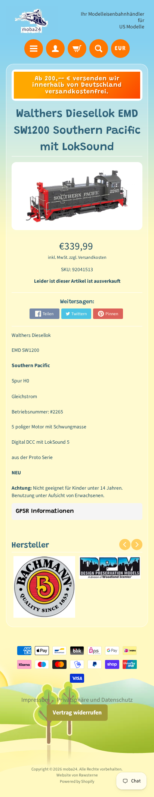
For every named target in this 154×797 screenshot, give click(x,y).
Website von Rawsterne (77, 775)
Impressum (35, 700)
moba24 (70, 769)
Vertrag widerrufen (77, 712)
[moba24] (32, 20)
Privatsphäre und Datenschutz (95, 700)
